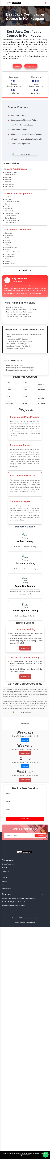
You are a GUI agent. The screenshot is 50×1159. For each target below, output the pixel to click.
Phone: (8, 801)
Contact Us (5, 871)
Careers (4, 881)
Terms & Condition (19, 922)
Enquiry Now (25, 819)
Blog (3, 885)
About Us (4, 867)
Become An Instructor (8, 864)
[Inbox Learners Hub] (14, 3)
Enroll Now (31, 66)
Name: (8, 793)
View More (26, 270)
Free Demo (17, 66)
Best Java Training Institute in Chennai (13, 902)
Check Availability (25, 753)
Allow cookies (25, 1156)
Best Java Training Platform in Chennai (13, 905)
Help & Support (6, 888)
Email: (8, 809)
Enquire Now (25, 648)
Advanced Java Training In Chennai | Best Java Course (18, 898)
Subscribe (40, 835)
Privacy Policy (30, 922)
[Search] (45, 2)
